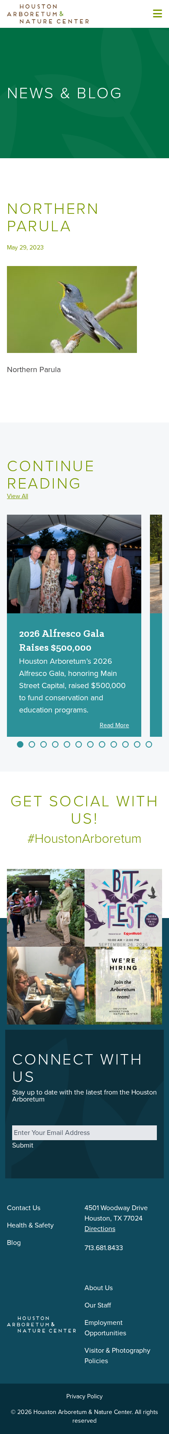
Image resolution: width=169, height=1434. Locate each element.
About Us (98, 1288)
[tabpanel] (74, 626)
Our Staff (97, 1305)
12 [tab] (148, 744)
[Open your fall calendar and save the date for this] (123, 908)
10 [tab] (125, 744)
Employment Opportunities (105, 1328)
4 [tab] (55, 744)
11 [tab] (137, 744)
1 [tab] (20, 744)
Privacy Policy (84, 1396)
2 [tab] (31, 744)
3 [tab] (43, 744)
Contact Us (23, 1208)
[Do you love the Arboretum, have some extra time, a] (123, 986)
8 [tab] (102, 744)
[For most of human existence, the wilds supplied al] (45, 908)
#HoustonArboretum (84, 838)
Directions (99, 1229)
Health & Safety (30, 1225)
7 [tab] (90, 744)
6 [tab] (78, 744)
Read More (114, 725)
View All (17, 496)
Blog (14, 1243)
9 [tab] (113, 744)
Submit (22, 1145)
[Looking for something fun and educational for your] (45, 986)
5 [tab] (67, 744)
